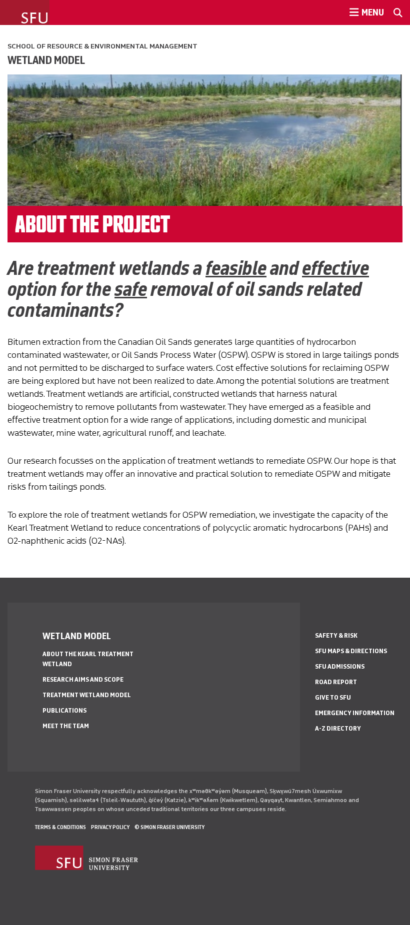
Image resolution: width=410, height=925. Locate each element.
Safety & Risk (336, 635)
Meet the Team (65, 726)
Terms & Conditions (60, 827)
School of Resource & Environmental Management (103, 46)
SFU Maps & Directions (351, 651)
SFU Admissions (339, 666)
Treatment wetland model (86, 695)
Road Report (336, 682)
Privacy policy (110, 827)
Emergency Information (354, 713)
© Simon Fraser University (169, 827)
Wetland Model (46, 60)
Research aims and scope (83, 679)
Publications (64, 710)
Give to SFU (333, 697)
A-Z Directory (338, 728)
